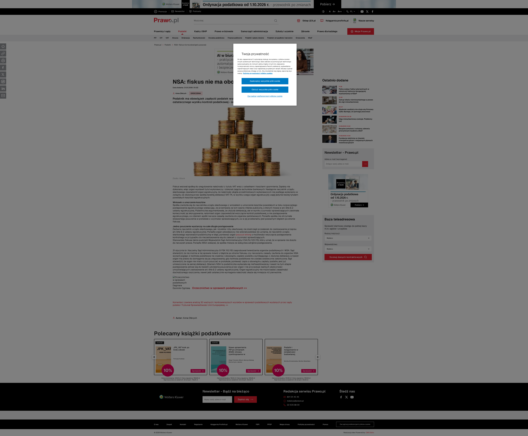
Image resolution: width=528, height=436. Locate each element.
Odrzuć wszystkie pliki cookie (265, 89)
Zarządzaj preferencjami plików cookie (265, 96)
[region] (265, 75)
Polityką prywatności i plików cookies (258, 73)
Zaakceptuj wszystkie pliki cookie (265, 81)
